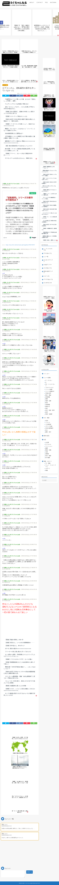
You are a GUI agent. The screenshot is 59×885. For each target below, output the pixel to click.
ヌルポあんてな (48, 268)
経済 (46, 412)
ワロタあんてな (48, 253)
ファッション (48, 446)
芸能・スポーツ (48, 461)
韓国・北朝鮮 (48, 414)
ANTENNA (53, 2)
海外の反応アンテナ (48, 272)
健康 (46, 448)
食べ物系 (47, 457)
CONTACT (39, 2)
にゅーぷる (46, 276)
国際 (46, 398)
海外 (46, 408)
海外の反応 (46, 435)
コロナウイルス (49, 387)
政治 (46, 402)
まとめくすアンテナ (48, 260)
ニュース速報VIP (49, 391)
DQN (46, 420)
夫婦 (46, 452)
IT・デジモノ (48, 380)
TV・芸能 (47, 463)
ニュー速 (46, 256)
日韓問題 (47, 404)
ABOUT (32, 2)
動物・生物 (48, 450)
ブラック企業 (48, 426)
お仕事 (47, 442)
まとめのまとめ (48, 282)
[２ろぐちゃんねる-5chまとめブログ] (15, 6)
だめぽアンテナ (48, 264)
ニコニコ (47, 422)
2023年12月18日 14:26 (7, 835)
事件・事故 (48, 395)
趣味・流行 (48, 432)
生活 (45, 439)
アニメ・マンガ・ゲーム (50, 466)
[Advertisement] (19, 170)
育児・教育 (48, 455)
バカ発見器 (48, 424)
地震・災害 (48, 400)
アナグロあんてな (48, 279)
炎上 (46, 430)
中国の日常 (48, 393)
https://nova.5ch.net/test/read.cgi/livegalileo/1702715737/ (20, 244)
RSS (46, 2)
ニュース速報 (47, 377)
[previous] (1, 22)
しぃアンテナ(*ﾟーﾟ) (48, 249)
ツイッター (46, 373)
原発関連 (47, 397)
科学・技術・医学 (50, 410)
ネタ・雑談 (5, 85)
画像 (46, 470)
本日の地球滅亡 (49, 428)
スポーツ (47, 468)
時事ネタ (47, 406)
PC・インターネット (50, 385)
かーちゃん (48, 444)
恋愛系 (47, 453)
